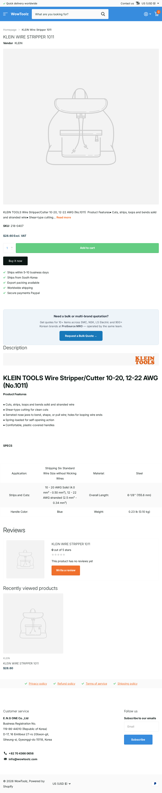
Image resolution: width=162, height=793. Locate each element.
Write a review (65, 570)
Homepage (10, 29)
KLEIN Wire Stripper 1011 (21, 663)
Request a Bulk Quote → (81, 335)
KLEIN (19, 43)
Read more (64, 217)
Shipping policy (128, 683)
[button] (12, 244)
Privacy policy (38, 683)
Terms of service (96, 683)
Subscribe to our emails (140, 718)
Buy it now (15, 260)
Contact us (127, 3)
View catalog (5, 14)
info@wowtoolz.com (23, 759)
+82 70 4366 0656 (21, 753)
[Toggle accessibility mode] (138, 3)
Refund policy (66, 683)
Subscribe (138, 739)
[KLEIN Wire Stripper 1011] (33, 623)
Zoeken (103, 14)
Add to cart (87, 247)
